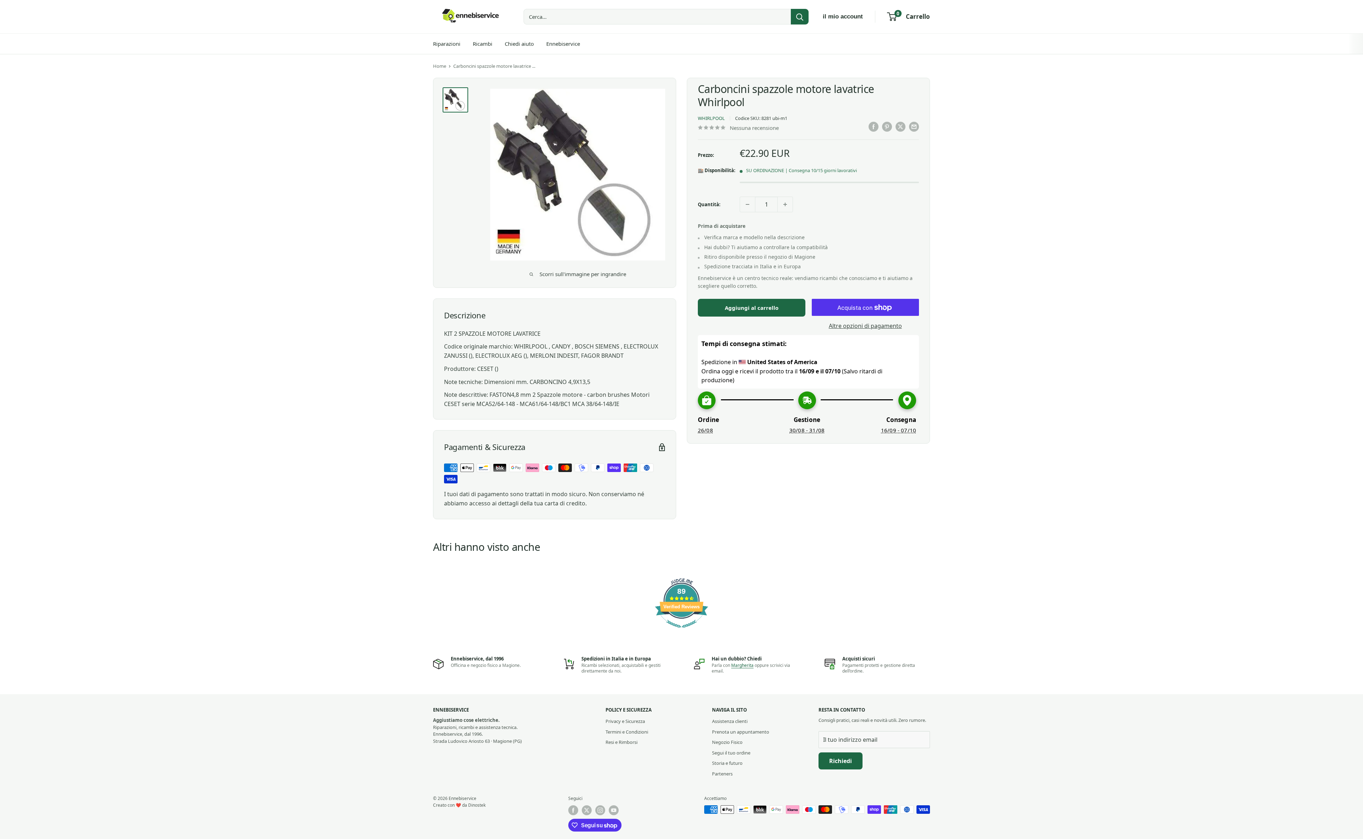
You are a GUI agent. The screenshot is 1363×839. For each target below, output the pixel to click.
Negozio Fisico (727, 742)
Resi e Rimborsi (621, 742)
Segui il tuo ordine (731, 753)
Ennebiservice (563, 43)
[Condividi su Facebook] (873, 127)
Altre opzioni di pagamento (865, 326)
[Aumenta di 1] (785, 204)
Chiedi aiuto (519, 43)
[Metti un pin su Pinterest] (887, 127)
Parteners (722, 774)
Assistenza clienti (730, 721)
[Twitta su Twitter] (900, 127)
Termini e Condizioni (627, 732)
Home (439, 66)
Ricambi (482, 43)
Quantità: (709, 204)
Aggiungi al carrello (751, 308)
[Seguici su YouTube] (614, 810)
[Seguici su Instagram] (600, 810)
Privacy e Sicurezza (625, 721)
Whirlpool (711, 118)
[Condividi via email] (914, 127)
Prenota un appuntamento (740, 732)
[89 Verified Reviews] (681, 631)
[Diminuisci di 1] (747, 204)
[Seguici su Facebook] (573, 810)
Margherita (742, 665)
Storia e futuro (727, 763)
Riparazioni (446, 43)
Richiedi (840, 761)
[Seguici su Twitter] (587, 810)
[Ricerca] (800, 16)
